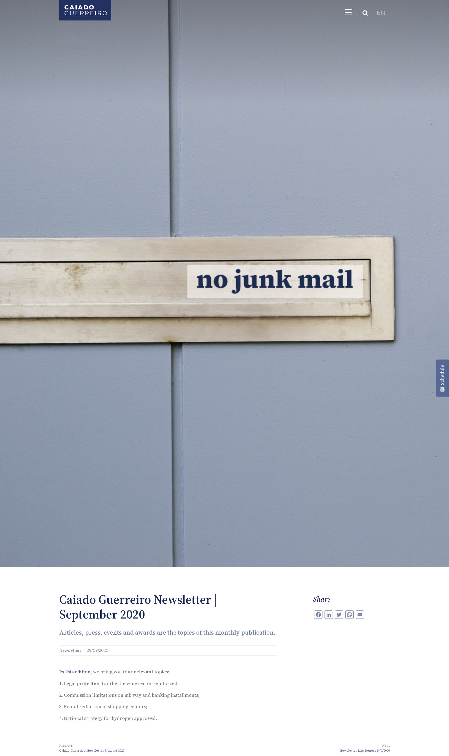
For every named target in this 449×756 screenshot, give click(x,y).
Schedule (442, 376)
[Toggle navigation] (348, 12)
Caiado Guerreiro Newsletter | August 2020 (91, 750)
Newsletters (70, 650)
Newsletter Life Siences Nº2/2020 (365, 750)
